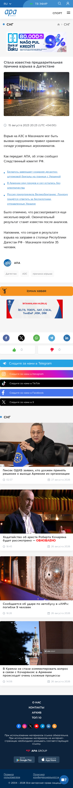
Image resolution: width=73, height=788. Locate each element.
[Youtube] (36, 726)
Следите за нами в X (22, 402)
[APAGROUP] (36, 751)
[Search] (59, 3)
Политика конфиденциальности (46, 776)
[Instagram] (24, 726)
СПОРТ (57, 13)
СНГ (67, 24)
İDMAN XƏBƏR (36, 291)
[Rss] (54, 726)
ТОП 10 (36, 717)
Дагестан (11, 273)
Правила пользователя (12, 776)
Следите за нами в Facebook (27, 392)
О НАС (36, 702)
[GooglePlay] (24, 760)
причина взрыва (42, 273)
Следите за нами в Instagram (26, 374)
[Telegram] (42, 726)
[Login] (67, 4)
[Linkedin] (48, 726)
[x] (30, 726)
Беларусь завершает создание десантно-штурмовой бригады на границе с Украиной (34, 174)
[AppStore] (49, 760)
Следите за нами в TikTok (25, 383)
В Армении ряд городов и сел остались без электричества (33, 185)
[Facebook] (18, 726)
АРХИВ (36, 712)
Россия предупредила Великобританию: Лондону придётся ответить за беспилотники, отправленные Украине (37, 199)
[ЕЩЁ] (67, 13)
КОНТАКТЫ (36, 707)
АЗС (24, 273)
